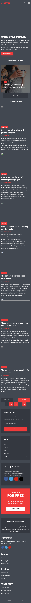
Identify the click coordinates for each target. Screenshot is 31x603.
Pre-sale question (6, 590)
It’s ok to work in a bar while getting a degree (13, 131)
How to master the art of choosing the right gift (12, 178)
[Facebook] (6, 479)
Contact (3, 578)
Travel (5, 456)
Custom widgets (5, 575)
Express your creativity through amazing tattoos (14, 85)
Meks (9, 600)
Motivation (4, 127)
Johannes (5, 3)
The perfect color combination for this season (15, 371)
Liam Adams (6, 135)
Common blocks (5, 558)
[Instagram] (21, 479)
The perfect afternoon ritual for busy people (14, 277)
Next (23, 399)
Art (5, 81)
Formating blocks (6, 561)
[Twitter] (11, 479)
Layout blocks (5, 564)
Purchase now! (5, 593)
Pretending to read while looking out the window (14, 227)
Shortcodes (4, 573)
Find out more (7, 53)
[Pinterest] (16, 479)
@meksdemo (18, 521)
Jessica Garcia (6, 375)
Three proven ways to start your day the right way (15, 324)
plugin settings (15, 531)
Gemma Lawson (7, 182)
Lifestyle (4, 174)
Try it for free (5, 587)
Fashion (4, 367)
